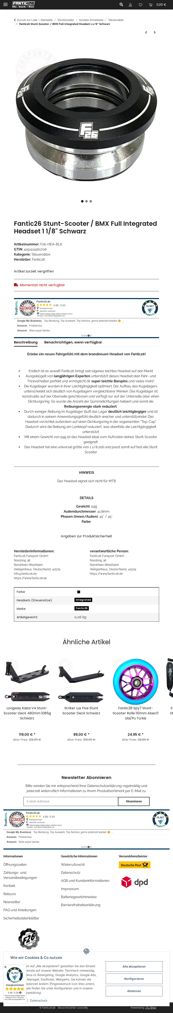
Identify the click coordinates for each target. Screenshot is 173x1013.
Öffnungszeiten (15, 865)
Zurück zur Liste (27, 20)
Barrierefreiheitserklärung (80, 905)
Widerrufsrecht (73, 865)
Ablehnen (134, 991)
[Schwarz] (78, 591)
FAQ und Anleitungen (19, 910)
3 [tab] (90, 201)
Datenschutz (38, 1000)
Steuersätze (41, 254)
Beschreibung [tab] (26, 342)
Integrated (83, 600)
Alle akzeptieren (134, 966)
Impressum (70, 889)
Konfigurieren (134, 978)
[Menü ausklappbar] (5, 2)
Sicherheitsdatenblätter (21, 918)
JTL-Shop (150, 1007)
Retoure (9, 894)
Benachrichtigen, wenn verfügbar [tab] (73, 342)
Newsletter (11, 902)
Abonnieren (134, 801)
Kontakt (9, 886)
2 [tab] (86, 201)
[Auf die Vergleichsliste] (139, 55)
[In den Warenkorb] (17, 44)
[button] (122, 4)
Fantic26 (82, 608)
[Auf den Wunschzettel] (150, 55)
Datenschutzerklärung (104, 786)
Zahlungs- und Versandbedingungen (20, 875)
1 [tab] (82, 201)
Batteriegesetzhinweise (79, 897)
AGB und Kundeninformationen (85, 881)
